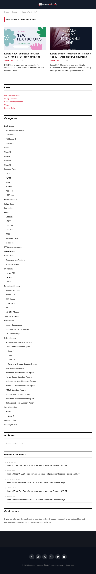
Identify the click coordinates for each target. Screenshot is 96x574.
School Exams (10, 338)
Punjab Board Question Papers (18, 394)
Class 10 (11, 416)
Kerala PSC (10, 273)
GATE (8, 173)
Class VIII (8, 152)
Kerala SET (12, 303)
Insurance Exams (13, 290)
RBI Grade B (11, 139)
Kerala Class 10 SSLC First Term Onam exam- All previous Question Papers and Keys (43, 474)
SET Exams (10, 299)
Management (9, 251)
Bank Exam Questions (13, 101)
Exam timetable (10, 199)
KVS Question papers (13, 247)
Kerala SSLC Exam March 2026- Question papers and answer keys (36, 482)
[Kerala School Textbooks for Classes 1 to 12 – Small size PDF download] (71, 38)
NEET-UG (10, 195)
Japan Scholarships (14, 325)
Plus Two (10, 230)
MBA (8, 182)
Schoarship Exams (11, 316)
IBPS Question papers (15, 130)
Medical (9, 187)
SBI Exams (10, 143)
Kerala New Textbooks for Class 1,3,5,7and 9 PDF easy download (22, 55)
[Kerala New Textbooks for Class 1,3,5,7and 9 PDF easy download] (25, 38)
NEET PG (9, 191)
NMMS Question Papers (16, 390)
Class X (7, 156)
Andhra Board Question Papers (19, 342)
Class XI (7, 161)
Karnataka (8, 208)
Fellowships (9, 204)
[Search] (55, 4)
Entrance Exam (10, 169)
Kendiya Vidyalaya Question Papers (22, 364)
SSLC (8, 234)
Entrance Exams (12, 264)
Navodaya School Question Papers (20, 385)
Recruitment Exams (12, 286)
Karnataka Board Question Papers (20, 373)
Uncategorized (10, 424)
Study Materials (11, 98)
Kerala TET (10, 295)
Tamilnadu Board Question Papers (20, 399)
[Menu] (40, 4)
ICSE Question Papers (15, 368)
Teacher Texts (12, 238)
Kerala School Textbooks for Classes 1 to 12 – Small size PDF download (70, 55)
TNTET (9, 308)
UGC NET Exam (12, 312)
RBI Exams (10, 135)
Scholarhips (9, 321)
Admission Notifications (15, 260)
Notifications (9, 256)
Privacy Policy (10, 108)
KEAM (8, 178)
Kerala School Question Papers (19, 377)
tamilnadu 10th (10, 420)
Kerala (6, 212)
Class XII (7, 165)
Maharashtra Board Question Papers (21, 381)
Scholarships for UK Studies (17, 329)
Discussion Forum (12, 95)
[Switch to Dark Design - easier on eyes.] (51, 4)
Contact (7, 105)
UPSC (8, 282)
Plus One (9, 225)
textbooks (8, 60)
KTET (8, 221)
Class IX (7, 147)
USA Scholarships (13, 334)
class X (11, 355)
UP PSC (9, 277)
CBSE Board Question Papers (18, 347)
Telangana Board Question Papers (20, 403)
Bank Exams (9, 126)
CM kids (9, 217)
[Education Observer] (47, 4)
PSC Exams (9, 269)
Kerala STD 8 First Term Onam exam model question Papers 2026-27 (37, 465)
